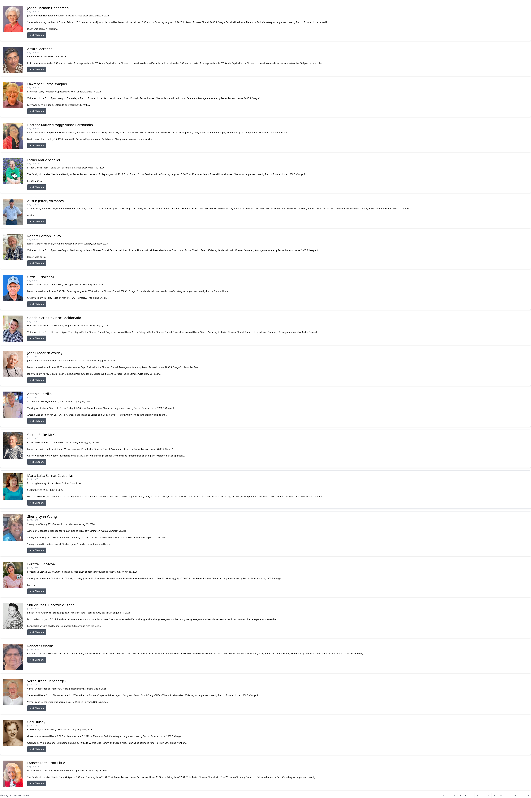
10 (500, 795)
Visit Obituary (37, 35)
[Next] (528, 795)
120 (514, 795)
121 (522, 795)
